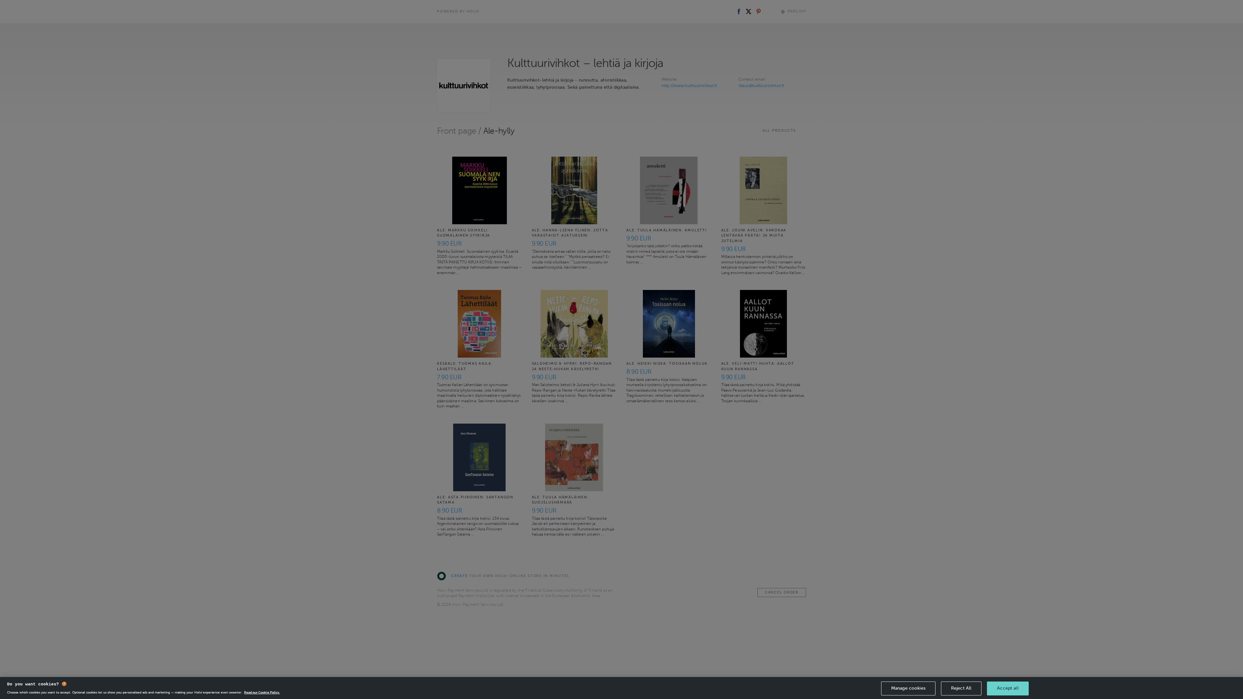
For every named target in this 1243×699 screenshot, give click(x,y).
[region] (621, 688)
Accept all (1007, 688)
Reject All (961, 688)
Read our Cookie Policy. (262, 692)
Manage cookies (908, 688)
